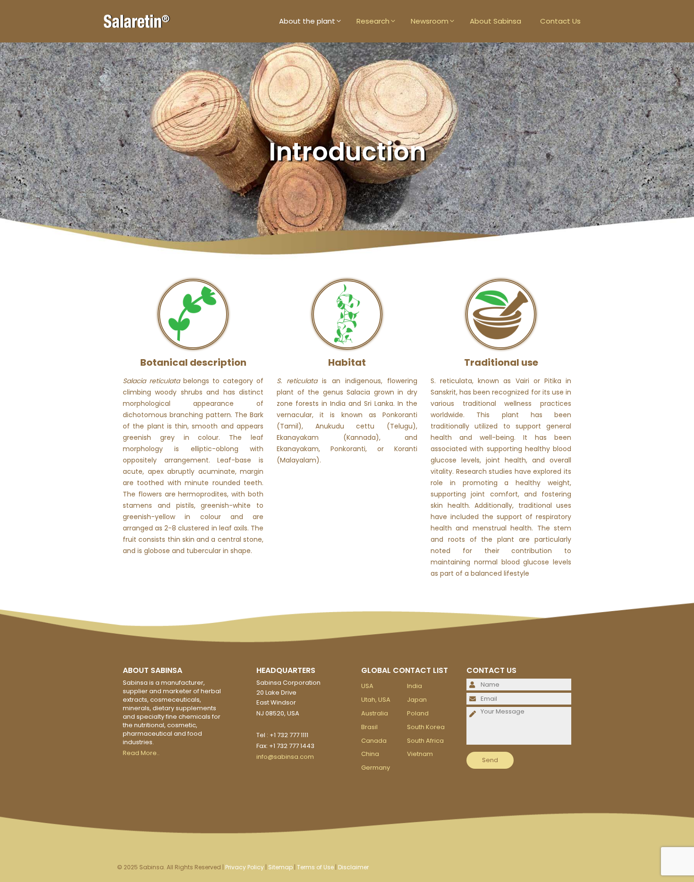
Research (372, 21)
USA (367, 685)
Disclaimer (353, 867)
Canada (374, 740)
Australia (374, 713)
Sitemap (280, 867)
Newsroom (430, 21)
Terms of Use (315, 867)
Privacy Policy (244, 867)
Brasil (369, 726)
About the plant (307, 21)
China (370, 753)
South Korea (426, 726)
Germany (375, 767)
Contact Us (560, 21)
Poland (418, 713)
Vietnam (420, 753)
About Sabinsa (495, 21)
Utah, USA (375, 699)
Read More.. (141, 752)
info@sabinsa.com (285, 756)
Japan (417, 699)
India (414, 685)
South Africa (425, 740)
